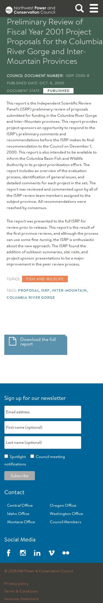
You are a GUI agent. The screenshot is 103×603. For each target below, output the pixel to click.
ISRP (45, 290)
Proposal (28, 290)
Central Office (20, 505)
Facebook (8, 553)
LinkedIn (37, 553)
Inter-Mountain (69, 290)
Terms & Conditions (21, 591)
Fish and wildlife (45, 278)
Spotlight (17, 456)
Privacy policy (16, 583)
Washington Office (66, 513)
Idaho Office (18, 513)
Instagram (23, 553)
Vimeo (51, 553)
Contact (14, 492)
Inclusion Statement (21, 599)
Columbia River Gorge (31, 297)
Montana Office (21, 522)
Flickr (66, 553)
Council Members (65, 522)
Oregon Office (63, 505)
